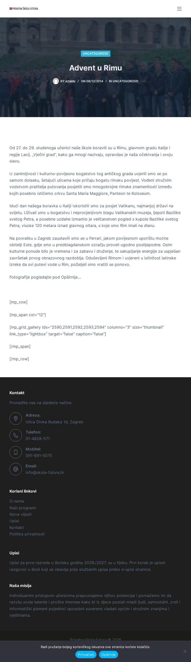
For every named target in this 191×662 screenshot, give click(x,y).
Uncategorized (95, 53)
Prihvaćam (86, 655)
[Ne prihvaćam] (184, 651)
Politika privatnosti (27, 533)
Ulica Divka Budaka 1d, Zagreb (54, 421)
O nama (16, 501)
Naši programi (22, 507)
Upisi (14, 520)
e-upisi (127, 569)
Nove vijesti (20, 514)
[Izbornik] (179, 8)
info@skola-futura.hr (45, 472)
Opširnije (108, 655)
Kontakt (16, 527)
